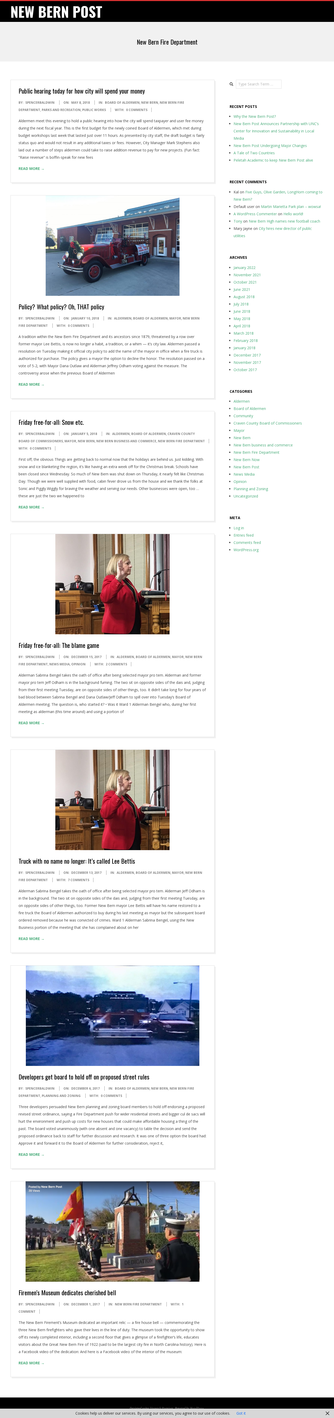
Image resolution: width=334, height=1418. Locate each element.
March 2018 (244, 333)
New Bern (149, 102)
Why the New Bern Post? (255, 116)
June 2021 (242, 289)
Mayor (175, 318)
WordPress (197, 1408)
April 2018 (242, 325)
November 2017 (247, 362)
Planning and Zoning (61, 1096)
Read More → (32, 168)
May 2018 (242, 318)
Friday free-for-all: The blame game (59, 645)
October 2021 (245, 282)
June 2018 (242, 311)
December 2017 (247, 355)
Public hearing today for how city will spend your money (82, 90)
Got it (241, 1413)
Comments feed (247, 542)
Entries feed (244, 535)
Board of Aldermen (122, 102)
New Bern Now (247, 459)
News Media (59, 664)
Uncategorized (246, 496)
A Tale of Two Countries (254, 152)
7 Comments (78, 880)
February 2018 (246, 340)
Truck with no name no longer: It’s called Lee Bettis (77, 860)
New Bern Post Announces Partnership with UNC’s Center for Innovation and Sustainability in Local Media (276, 131)
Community (243, 415)
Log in (239, 527)
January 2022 (244, 267)
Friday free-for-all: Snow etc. (51, 422)
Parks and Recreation (61, 110)
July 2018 (241, 304)
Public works (94, 110)
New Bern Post (246, 466)
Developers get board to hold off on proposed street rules (84, 1076)
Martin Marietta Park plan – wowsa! (291, 206)
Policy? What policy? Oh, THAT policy (61, 306)
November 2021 (247, 274)
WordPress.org (246, 549)
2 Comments (116, 664)
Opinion (78, 664)
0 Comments (136, 110)
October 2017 (245, 369)
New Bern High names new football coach (284, 221)
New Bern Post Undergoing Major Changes (270, 145)
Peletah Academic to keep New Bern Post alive (273, 160)
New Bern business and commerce (126, 441)
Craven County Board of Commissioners (268, 423)
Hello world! (293, 213)
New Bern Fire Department (181, 441)
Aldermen (123, 318)
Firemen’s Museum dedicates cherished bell (67, 1292)
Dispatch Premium (161, 1408)
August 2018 (244, 296)
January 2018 (244, 347)
